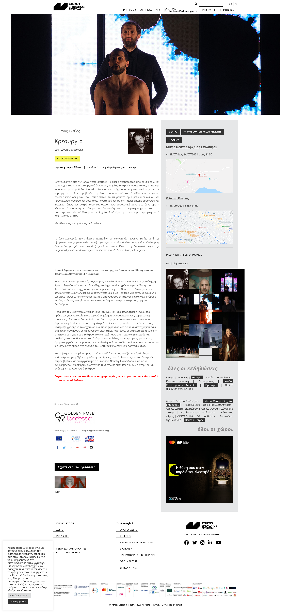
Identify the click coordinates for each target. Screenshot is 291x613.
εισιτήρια (133, 167)
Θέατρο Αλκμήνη (206, 416)
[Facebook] (57, 447)
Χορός (209, 377)
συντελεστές (93, 167)
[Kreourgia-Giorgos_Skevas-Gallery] (182, 270)
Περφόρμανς (206, 381)
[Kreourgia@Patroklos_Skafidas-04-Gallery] (228, 293)
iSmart (179, 604)
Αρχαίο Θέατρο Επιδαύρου (182, 401)
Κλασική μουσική (177, 381)
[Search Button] (196, 4)
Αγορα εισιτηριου (67, 158)
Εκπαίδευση (224, 377)
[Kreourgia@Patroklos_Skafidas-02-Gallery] (228, 270)
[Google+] (77, 447)
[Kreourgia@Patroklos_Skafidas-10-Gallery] (205, 326)
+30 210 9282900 (66, 552)
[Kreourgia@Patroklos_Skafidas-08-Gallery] (228, 314)
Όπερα (170, 377)
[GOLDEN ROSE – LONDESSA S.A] (75, 410)
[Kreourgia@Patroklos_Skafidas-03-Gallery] (182, 290)
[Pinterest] (84, 447)
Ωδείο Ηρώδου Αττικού (217, 404)
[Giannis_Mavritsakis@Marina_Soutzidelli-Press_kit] (205, 270)
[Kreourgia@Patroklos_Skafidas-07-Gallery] (205, 311)
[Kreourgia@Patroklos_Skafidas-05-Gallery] (205, 295)
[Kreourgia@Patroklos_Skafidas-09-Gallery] (182, 322)
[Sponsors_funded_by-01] (75, 436)
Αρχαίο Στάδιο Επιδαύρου (182, 408)
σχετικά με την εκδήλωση (69, 167)
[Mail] (91, 447)
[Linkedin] (71, 447)
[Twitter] (64, 447)
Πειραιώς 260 (191, 404)
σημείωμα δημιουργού (113, 167)
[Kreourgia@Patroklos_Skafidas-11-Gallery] (182, 338)
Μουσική (182, 377)
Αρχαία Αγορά (209, 408)
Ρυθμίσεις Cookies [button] (19, 595)
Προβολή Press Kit (177, 263)
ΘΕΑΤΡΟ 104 (185, 416)
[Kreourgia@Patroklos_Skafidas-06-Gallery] (182, 306)
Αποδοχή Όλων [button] (18, 601)
